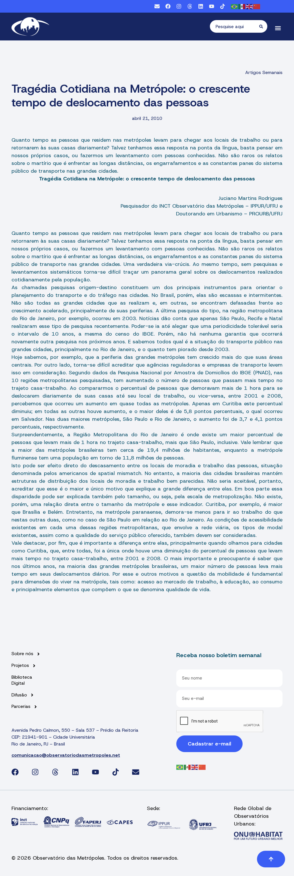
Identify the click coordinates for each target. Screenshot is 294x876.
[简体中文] (257, 6)
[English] (249, 6)
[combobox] (234, 26)
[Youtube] (211, 6)
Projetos (20, 665)
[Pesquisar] (263, 26)
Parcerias (20, 706)
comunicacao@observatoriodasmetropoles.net (65, 755)
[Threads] (189, 6)
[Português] (234, 6)
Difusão (19, 695)
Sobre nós (22, 654)
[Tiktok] (222, 6)
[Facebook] (168, 6)
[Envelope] (157, 6)
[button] (278, 28)
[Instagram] (178, 6)
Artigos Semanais (264, 72)
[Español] (242, 6)
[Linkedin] (200, 6)
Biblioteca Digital (21, 680)
